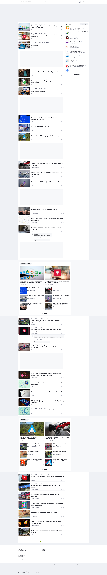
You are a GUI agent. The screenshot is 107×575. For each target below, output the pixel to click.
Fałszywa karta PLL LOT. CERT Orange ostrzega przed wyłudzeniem (47, 173)
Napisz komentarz (35, 29)
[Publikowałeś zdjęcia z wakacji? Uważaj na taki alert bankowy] (24, 532)
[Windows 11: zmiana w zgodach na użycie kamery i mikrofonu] (24, 229)
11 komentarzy (35, 489)
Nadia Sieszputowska (43, 381)
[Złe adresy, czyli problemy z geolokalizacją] (23, 454)
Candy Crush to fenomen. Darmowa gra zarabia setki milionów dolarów (47, 504)
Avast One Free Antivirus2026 (76, 28)
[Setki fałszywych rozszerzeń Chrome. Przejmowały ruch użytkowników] (24, 27)
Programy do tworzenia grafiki (22, 557)
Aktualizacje (83, 24)
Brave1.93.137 (73, 46)
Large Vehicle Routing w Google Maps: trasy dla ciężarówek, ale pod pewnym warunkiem (45, 321)
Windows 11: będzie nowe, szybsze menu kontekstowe (47, 392)
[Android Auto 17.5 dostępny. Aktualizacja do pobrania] (24, 137)
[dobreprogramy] (26, 1)
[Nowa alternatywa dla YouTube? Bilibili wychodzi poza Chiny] (24, 45)
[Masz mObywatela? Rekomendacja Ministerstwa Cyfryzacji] (24, 331)
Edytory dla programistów (75, 42)
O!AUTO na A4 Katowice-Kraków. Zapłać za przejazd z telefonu (34, 460)
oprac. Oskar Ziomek (42, 24)
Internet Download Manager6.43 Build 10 (79, 31)
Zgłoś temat (54, 564)
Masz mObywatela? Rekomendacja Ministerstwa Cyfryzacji (46, 330)
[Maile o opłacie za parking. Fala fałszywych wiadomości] (24, 347)
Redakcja (39, 564)
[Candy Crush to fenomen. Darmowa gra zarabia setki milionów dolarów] (24, 505)
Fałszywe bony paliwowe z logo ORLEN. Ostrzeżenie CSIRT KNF (47, 164)
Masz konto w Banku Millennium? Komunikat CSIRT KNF (45, 495)
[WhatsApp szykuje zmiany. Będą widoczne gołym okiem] (24, 82)
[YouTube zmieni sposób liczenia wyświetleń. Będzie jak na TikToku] (24, 478)
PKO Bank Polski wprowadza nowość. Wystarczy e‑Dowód (45, 486)
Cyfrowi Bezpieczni (56, 1)
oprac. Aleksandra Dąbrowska (44, 79)
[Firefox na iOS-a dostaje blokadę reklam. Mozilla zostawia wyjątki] (24, 523)
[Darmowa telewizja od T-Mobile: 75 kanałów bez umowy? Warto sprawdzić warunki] (24, 375)
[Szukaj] (74, 2)
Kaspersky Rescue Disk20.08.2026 (77, 65)
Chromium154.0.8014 (74, 70)
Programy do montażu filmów (22, 554)
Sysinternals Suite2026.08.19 (76, 51)
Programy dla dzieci (21, 556)
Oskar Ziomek (41, 217)
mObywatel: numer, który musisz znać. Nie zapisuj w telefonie (46, 35)
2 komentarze (34, 47)
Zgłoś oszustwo (46, 1)
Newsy (40, 1)
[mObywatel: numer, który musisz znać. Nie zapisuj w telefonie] (24, 36)
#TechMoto (24, 419)
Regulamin (44, 564)
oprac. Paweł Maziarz (43, 70)
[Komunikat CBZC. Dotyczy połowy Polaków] (24, 211)
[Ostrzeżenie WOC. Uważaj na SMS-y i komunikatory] (24, 183)
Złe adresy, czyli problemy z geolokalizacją (33, 452)
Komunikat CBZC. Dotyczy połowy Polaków (44, 209)
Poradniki (43, 550)
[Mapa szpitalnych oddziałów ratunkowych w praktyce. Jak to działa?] (24, 384)
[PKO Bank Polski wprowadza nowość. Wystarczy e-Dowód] (24, 487)
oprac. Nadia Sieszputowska (44, 42)
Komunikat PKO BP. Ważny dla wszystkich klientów (46, 127)
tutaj (40, 572)
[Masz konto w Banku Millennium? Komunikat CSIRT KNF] (24, 496)
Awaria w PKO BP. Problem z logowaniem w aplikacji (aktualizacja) (47, 219)
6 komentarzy (34, 413)
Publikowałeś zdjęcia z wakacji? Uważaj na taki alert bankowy (47, 531)
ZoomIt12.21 (73, 60)
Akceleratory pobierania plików (76, 34)
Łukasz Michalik (30, 454)
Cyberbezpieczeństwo (45, 552)
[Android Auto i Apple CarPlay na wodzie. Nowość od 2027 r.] (48, 462)
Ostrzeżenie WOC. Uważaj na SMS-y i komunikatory (61, 296)
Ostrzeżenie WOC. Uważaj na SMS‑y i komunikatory (46, 182)
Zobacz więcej (44, 313)
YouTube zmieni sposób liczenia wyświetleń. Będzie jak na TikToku (48, 477)
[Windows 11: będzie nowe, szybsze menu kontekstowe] (24, 393)
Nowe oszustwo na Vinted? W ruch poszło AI (44, 72)
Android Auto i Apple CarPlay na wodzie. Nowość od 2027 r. (60, 460)
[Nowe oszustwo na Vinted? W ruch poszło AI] (24, 73)
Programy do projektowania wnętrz (23, 552)
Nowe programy (20, 559)
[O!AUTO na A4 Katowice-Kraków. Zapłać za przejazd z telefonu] (23, 462)
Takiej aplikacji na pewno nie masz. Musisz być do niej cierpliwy (47, 401)
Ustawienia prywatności (73, 564)
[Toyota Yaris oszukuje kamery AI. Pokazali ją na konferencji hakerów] (48, 454)
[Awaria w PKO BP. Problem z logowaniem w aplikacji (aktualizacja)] (24, 220)
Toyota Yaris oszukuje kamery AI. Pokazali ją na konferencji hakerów (61, 452)
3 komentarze (34, 130)
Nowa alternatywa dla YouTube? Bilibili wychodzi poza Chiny (46, 44)
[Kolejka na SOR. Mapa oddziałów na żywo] (24, 411)
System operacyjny (45, 554)
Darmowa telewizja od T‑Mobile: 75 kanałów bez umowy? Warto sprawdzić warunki (46, 374)
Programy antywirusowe (74, 29)
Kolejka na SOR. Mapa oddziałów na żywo (43, 410)
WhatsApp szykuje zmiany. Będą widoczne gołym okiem (44, 81)
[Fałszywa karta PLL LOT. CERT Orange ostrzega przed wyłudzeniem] (24, 174)
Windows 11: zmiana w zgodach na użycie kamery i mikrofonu (46, 228)
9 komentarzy (34, 38)
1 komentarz (34, 185)
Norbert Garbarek (42, 399)
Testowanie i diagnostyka (74, 38)
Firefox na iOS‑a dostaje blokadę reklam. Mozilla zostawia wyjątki (46, 522)
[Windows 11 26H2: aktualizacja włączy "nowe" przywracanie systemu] (24, 119)
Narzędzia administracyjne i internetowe (77, 52)
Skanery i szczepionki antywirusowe (76, 66)
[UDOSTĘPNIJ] (64, 30)
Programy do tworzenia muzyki (22, 551)
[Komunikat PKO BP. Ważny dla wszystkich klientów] (24, 128)
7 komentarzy (34, 231)
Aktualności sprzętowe (45, 551)
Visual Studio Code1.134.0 (75, 41)
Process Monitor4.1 (74, 55)
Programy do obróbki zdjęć (22, 550)
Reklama (49, 564)
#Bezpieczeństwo (25, 263)
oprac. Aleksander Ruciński (44, 318)
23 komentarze (35, 213)
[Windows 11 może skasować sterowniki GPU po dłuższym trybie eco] (24, 91)
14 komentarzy (35, 395)
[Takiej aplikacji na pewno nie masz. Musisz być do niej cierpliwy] (24, 402)
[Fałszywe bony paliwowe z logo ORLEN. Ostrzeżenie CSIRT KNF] (24, 165)
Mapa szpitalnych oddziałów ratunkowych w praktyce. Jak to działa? (47, 383)
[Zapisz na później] (62, 30)
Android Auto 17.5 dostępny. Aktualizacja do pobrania (47, 136)
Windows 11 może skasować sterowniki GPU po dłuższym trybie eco (44, 90)
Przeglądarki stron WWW (74, 47)
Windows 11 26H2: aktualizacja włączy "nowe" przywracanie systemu (45, 118)
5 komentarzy (34, 93)
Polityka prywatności (62, 564)
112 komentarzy (35, 333)
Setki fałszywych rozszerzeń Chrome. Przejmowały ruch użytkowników (46, 26)
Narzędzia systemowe (74, 57)
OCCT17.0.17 (73, 37)
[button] (88, 2)
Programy (34, 1)
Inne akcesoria (72, 61)
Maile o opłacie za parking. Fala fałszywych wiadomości (44, 346)
